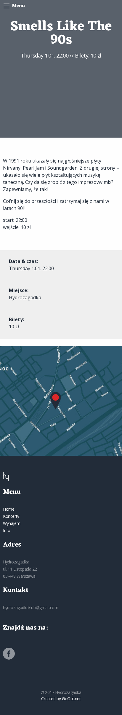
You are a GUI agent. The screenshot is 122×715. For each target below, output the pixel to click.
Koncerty (11, 516)
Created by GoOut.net (61, 698)
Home (8, 509)
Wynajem (11, 523)
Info (6, 530)
